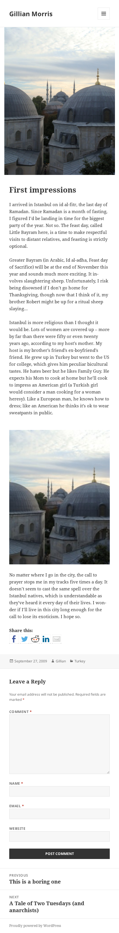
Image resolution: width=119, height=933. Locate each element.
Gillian (61, 661)
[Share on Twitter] (24, 639)
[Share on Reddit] (35, 639)
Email (16, 805)
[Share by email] (56, 639)
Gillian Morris (31, 13)
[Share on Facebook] (13, 639)
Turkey (80, 661)
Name (16, 783)
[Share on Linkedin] (46, 639)
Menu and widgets (104, 19)
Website (17, 828)
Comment (20, 711)
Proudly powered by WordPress (35, 925)
